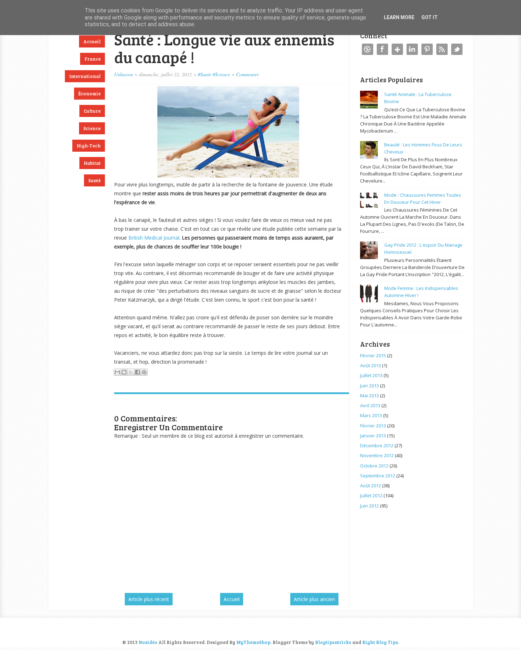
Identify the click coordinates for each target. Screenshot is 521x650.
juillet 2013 (371, 375)
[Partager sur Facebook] (137, 372)
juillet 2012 (371, 495)
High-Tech (89, 145)
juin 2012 (369, 506)
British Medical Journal (153, 237)
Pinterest (427, 49)
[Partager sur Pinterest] (144, 372)
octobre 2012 (374, 466)
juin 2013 (369, 385)
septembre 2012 (377, 475)
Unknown (123, 74)
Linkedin (412, 49)
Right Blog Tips (380, 642)
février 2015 (373, 355)
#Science (221, 74)
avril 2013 (370, 405)
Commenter (247, 74)
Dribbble (367, 49)
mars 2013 (371, 415)
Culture (92, 111)
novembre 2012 (377, 455)
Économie (89, 93)
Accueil (92, 41)
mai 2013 (369, 395)
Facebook (382, 49)
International (85, 76)
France (92, 59)
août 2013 (370, 365)
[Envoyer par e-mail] (117, 372)
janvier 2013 (373, 435)
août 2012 (370, 485)
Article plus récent (148, 599)
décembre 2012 (376, 445)
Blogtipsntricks (333, 642)
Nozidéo (148, 642)
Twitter (457, 49)
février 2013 (373, 425)
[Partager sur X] (130, 372)
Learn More (399, 17)
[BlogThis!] (124, 372)
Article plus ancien (314, 599)
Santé (94, 180)
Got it (429, 17)
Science (92, 128)
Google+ (397, 49)
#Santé (204, 74)
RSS (442, 49)
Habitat (92, 163)
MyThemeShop (253, 642)
